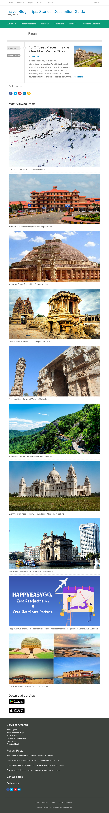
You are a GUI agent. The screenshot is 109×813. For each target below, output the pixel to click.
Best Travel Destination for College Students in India (31, 571)
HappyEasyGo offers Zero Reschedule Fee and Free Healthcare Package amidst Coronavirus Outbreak (53, 629)
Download (49, 3)
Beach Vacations (29, 24)
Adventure (11, 24)
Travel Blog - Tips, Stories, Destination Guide (46, 11)
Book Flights (12, 730)
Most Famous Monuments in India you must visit (29, 342)
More (9, 32)
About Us (20, 3)
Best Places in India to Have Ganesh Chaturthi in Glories (30, 756)
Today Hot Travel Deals (16, 738)
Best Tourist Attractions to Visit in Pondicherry (28, 686)
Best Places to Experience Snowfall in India (27, 169)
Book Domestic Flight (15, 733)
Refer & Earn (12, 741)
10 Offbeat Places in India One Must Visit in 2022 (49, 49)
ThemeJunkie (57, 808)
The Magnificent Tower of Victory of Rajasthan (29, 399)
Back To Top (67, 808)
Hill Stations (59, 24)
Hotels (39, 3)
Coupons (21, 32)
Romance (73, 24)
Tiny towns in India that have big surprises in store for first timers (33, 770)
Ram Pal (35, 56)
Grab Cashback (13, 744)
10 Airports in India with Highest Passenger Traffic (30, 227)
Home (11, 3)
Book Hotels (12, 735)
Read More (78, 77)
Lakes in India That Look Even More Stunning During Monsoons (33, 760)
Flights (30, 3)
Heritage (45, 24)
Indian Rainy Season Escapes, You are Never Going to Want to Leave (35, 765)
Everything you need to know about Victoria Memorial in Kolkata (36, 514)
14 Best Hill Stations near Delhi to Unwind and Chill (30, 456)
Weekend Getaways (91, 24)
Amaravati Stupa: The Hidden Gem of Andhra (28, 284)
